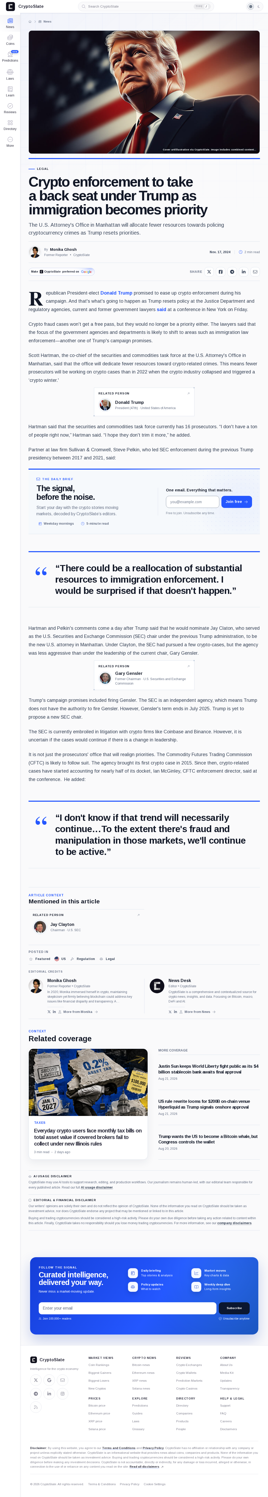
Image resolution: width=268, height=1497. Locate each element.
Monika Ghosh (63, 249)
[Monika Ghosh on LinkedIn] (54, 1011)
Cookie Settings (154, 1484)
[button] (10, 142)
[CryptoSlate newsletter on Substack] (62, 1380)
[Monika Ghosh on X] (49, 1011)
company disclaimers (234, 1223)
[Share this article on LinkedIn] (243, 271)
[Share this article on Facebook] (220, 271)
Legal (43, 168)
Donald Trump (116, 293)
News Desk (180, 981)
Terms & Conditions (102, 1484)
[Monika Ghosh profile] (36, 986)
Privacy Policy (153, 1448)
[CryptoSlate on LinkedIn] (49, 1394)
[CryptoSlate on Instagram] (62, 1394)
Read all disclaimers (144, 1466)
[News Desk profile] (157, 986)
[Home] (30, 21)
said (161, 309)
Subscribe (234, 1308)
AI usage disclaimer (97, 1187)
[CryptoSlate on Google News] (49, 1380)
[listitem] (39, 959)
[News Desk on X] (170, 1011)
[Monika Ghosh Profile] (35, 252)
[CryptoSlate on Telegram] (36, 1394)
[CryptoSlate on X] (36, 1380)
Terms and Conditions (119, 1448)
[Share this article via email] (255, 271)
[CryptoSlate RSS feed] (36, 1407)
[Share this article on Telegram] (232, 271)
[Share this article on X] (209, 271)
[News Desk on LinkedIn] (175, 1011)
